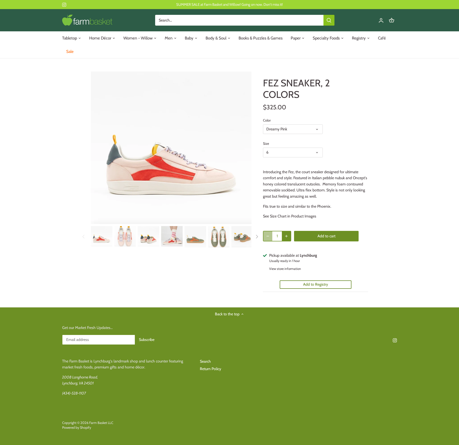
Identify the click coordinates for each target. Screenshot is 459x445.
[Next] (256, 236)
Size (266, 144)
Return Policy (210, 369)
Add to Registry (315, 284)
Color (267, 120)
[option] (101, 236)
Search (205, 361)
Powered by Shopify (76, 427)
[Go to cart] (391, 20)
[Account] (381, 20)
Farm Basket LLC (101, 423)
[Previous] (83, 236)
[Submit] (328, 20)
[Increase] (286, 236)
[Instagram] (64, 4)
